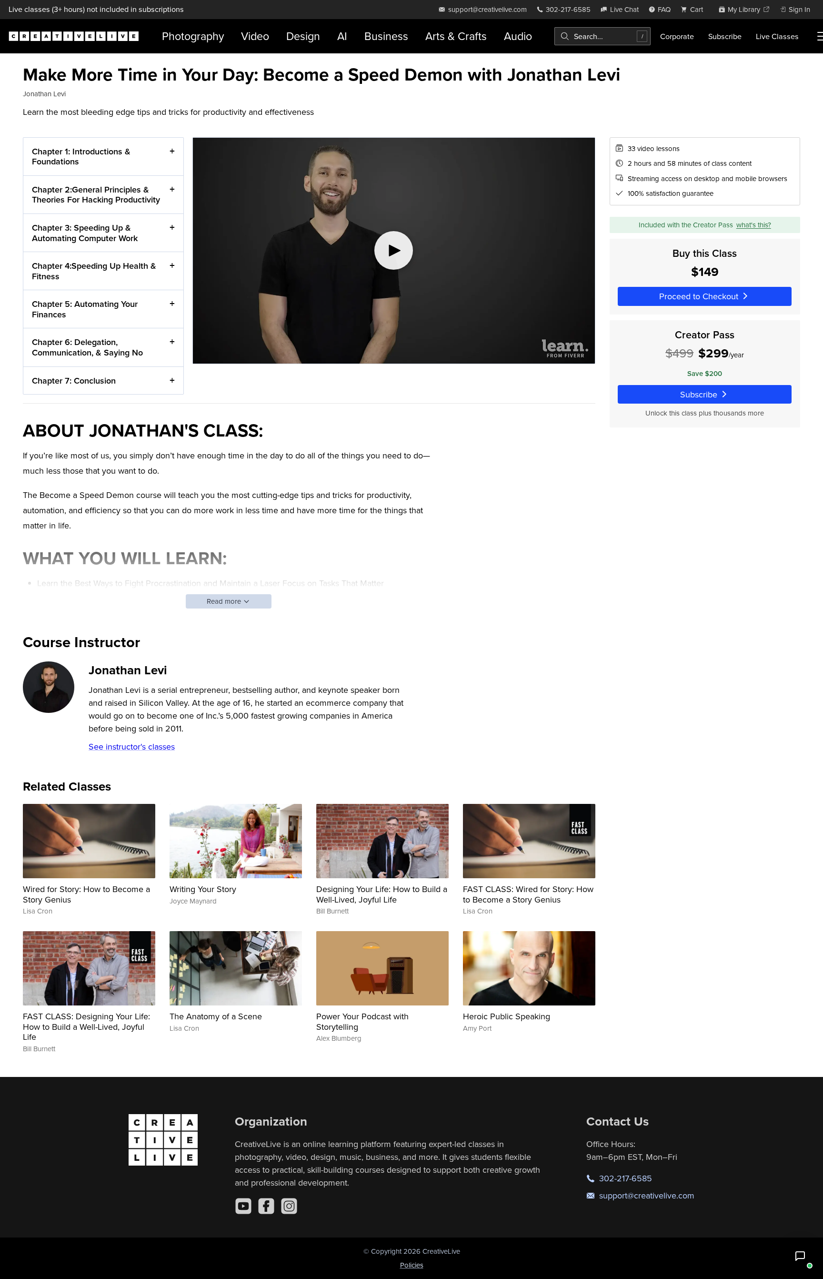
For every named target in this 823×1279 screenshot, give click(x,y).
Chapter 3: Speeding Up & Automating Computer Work (85, 233)
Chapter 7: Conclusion (74, 380)
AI (342, 36)
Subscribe (725, 36)
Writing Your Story (203, 889)
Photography (193, 36)
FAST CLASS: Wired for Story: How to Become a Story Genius (528, 894)
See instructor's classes (132, 746)
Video (255, 36)
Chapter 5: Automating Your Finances (85, 309)
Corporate (677, 36)
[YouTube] (243, 1206)
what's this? (753, 225)
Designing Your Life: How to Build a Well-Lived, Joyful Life (381, 894)
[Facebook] (266, 1206)
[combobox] (602, 36)
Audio (518, 36)
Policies (411, 1265)
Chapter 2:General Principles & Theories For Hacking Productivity (96, 194)
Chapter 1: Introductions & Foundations (81, 156)
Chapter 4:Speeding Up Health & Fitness (94, 271)
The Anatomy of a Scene (216, 1016)
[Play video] (393, 251)
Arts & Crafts (456, 36)
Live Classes (777, 36)
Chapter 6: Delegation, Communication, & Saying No (87, 347)
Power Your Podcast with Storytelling (362, 1021)
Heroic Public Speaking (506, 1016)
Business (386, 36)
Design (303, 36)
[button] (800, 1256)
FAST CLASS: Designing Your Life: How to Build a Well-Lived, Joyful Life (86, 1026)
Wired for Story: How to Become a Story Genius (86, 894)
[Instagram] (289, 1206)
